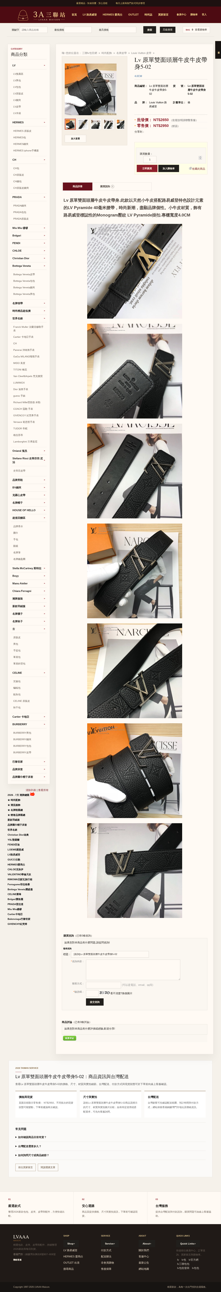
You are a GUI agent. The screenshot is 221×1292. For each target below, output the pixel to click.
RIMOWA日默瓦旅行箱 (20, 879)
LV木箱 (17, 113)
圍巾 (15, 532)
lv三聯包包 (183, 1263)
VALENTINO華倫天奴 (19, 874)
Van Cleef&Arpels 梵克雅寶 (28, 376)
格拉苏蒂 (18, 435)
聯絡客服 (17, 1260)
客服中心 (144, 1256)
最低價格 (59, 29)
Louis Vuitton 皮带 (141, 52)
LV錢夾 (17, 100)
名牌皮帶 (121, 52)
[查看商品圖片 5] (121, 124)
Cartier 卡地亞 (20, 716)
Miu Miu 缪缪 (20, 227)
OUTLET (133, 14)
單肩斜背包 (19, 663)
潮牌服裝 (17, 598)
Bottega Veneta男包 (24, 294)
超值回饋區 (18, 517)
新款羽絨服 (18, 606)
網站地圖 (144, 1268)
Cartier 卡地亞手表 (23, 336)
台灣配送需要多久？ (29, 1146)
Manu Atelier (20, 583)
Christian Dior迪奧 (18, 834)
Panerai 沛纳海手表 (24, 350)
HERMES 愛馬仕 (112, 14)
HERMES (18, 122)
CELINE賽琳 (14, 894)
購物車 (194, 14)
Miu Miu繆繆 (15, 909)
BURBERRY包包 (22, 746)
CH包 (16, 168)
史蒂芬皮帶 (19, 470)
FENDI (16, 243)
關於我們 (144, 1250)
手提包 (17, 650)
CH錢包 (17, 181)
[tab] (77, 186)
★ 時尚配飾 (14, 800)
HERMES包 (19, 137)
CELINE (17, 672)
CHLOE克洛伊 (15, 869)
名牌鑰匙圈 (19, 559)
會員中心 (181, 14)
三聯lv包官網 (89, 52)
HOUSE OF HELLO (24, 510)
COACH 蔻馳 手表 (23, 408)
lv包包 (195, 1268)
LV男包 (17, 80)
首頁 (74, 14)
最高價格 (104, 29)
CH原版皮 (18, 174)
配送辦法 (106, 1256)
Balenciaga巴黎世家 (19, 919)
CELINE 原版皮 (21, 701)
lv (178, 1259)
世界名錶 (17, 318)
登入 (204, 14)
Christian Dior (20, 258)
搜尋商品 (68, 1268)
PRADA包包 (19, 212)
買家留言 (163, 14)
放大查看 (75, 138)
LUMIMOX (19, 382)
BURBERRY (19, 724)
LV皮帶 (17, 106)
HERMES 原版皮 (22, 131)
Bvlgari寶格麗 (15, 899)
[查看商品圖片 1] (70, 124)
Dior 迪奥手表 (20, 389)
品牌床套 (17, 769)
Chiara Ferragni (21, 591)
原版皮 (17, 637)
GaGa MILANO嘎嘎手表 (26, 356)
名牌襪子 (17, 613)
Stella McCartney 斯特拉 (26, 568)
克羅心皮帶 (18, 495)
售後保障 (106, 1268)
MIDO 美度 (19, 363)
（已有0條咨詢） (83, 935)
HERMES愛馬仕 (16, 864)
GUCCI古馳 (14, 859)
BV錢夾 (16, 487)
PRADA (17, 197)
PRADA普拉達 (15, 904)
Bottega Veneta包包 (24, 281)
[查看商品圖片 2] (83, 124)
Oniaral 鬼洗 (19, 450)
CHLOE (17, 250)
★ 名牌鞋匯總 (15, 810)
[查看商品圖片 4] (109, 124)
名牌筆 (17, 552)
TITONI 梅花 (20, 369)
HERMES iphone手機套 (26, 150)
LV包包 (17, 87)
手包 (15, 539)
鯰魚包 (17, 694)
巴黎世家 (17, 761)
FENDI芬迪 (14, 844)
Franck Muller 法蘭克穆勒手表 (28, 328)
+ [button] (199, 157)
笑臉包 (17, 681)
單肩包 (17, 657)
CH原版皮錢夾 (21, 188)
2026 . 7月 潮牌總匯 (19, 795)
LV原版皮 (18, 93)
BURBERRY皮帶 (22, 752)
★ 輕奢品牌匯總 (16, 815)
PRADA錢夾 (19, 205)
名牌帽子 (17, 502)
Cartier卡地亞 (15, 914)
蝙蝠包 (17, 687)
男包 (15, 644)
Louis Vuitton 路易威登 (158, 104)
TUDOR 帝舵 (20, 428)
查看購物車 (201, 29)
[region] (94, 124)
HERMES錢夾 (20, 144)
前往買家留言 (25, 1167)
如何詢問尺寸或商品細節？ (33, 1155)
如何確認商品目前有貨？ (32, 1137)
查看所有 (43, 790)
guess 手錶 (19, 395)
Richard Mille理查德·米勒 (26, 402)
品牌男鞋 (17, 479)
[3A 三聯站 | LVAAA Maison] (41, 15)
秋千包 (17, 707)
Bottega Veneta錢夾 (24, 287)
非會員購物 (107, 1262)
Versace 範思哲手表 (24, 422)
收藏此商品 (198, 168)
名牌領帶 (17, 303)
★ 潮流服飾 (14, 805)
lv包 (184, 1259)
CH (14, 159)
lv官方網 (193, 1259)
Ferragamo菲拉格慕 (19, 884)
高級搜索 (167, 29)
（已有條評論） (82, 1022)
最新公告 (144, 1262)
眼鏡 (15, 546)
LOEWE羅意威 (16, 849)
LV (14, 65)
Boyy (15, 575)
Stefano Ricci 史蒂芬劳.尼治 (27, 460)
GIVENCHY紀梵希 (17, 924)
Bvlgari (16, 235)
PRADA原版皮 (21, 218)
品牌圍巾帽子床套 (22, 776)
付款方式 (106, 1250)
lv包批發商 (183, 1268)
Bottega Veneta (21, 265)
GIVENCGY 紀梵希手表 (26, 415)
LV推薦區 (18, 74)
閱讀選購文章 (48, 1167)
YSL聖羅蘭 (14, 839)
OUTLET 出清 (71, 1262)
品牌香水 (18, 526)
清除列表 (31, 790)
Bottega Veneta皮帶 (24, 274)
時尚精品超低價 (21, 310)
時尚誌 (148, 14)
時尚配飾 (107, 52)
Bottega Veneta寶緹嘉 (20, 889)
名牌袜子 (17, 621)
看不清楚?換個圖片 (121, 993)
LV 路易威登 (90, 14)
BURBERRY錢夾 (22, 739)
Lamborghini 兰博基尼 (25, 441)
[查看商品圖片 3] (96, 124)
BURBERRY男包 (22, 732)
